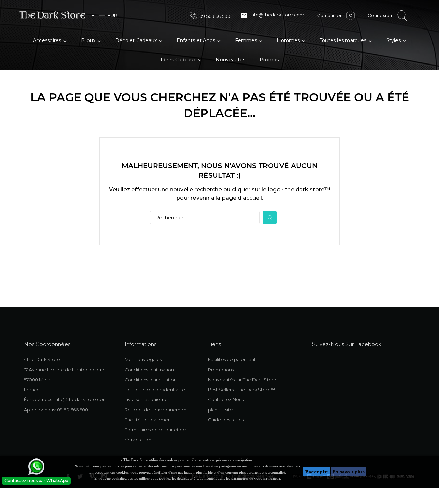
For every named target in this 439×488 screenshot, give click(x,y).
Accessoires (47, 40)
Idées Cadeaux (179, 60)
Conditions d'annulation (150, 379)
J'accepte (316, 471)
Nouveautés (230, 60)
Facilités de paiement (148, 419)
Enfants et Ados (196, 40)
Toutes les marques (344, 40)
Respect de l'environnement (156, 410)
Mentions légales (143, 359)
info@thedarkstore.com (272, 15)
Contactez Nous (226, 399)
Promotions (221, 369)
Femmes (246, 40)
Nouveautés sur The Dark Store (242, 379)
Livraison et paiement (148, 399)
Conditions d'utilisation (149, 369)
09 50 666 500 (214, 16)
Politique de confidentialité (154, 389)
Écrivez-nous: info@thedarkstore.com (65, 399)
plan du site (220, 410)
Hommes (289, 40)
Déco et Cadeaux (136, 40)
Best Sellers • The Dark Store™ (241, 389)
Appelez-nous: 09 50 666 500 (56, 410)
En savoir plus (349, 471)
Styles (394, 40)
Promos (269, 60)
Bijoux (89, 40)
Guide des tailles (226, 419)
